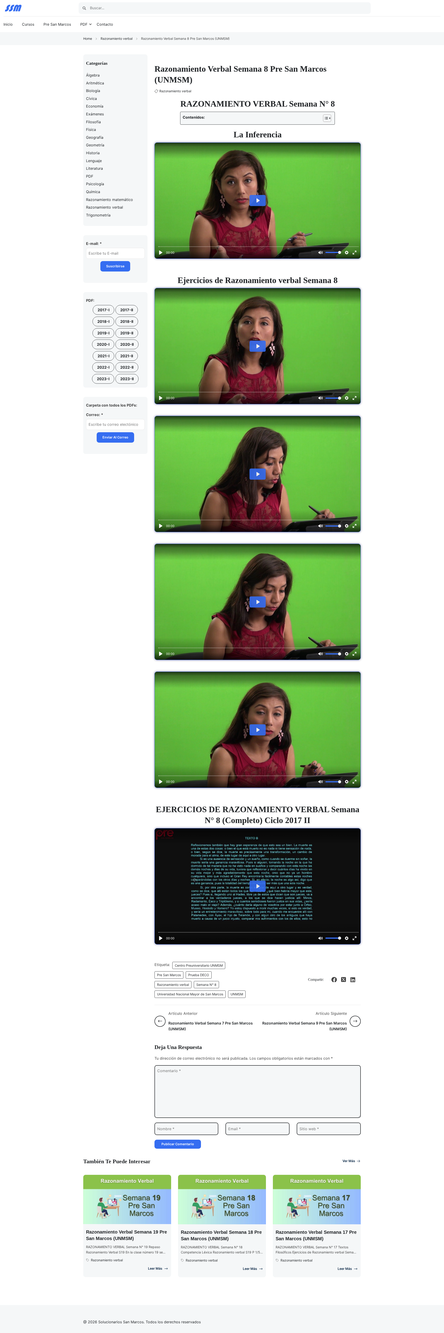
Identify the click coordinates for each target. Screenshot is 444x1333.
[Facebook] (334, 979)
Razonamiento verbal (117, 38)
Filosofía (93, 122)
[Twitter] (343, 979)
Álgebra (93, 75)
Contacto (105, 24)
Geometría (95, 145)
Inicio (8, 24)
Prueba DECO (198, 975)
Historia (93, 153)
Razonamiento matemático (109, 199)
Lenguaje (94, 160)
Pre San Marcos (57, 24)
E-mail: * (94, 243)
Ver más (348, 1161)
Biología (93, 90)
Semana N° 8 (206, 985)
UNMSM (237, 994)
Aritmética (95, 83)
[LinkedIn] (352, 979)
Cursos (28, 24)
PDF (83, 24)
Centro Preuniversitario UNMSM (199, 965)
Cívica (91, 98)
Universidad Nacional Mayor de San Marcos (190, 994)
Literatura (94, 168)
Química (93, 191)
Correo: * (94, 414)
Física (91, 129)
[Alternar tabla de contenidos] (325, 118)
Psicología (95, 184)
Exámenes (95, 114)
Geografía (94, 137)
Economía (94, 106)
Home (87, 38)
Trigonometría (98, 215)
